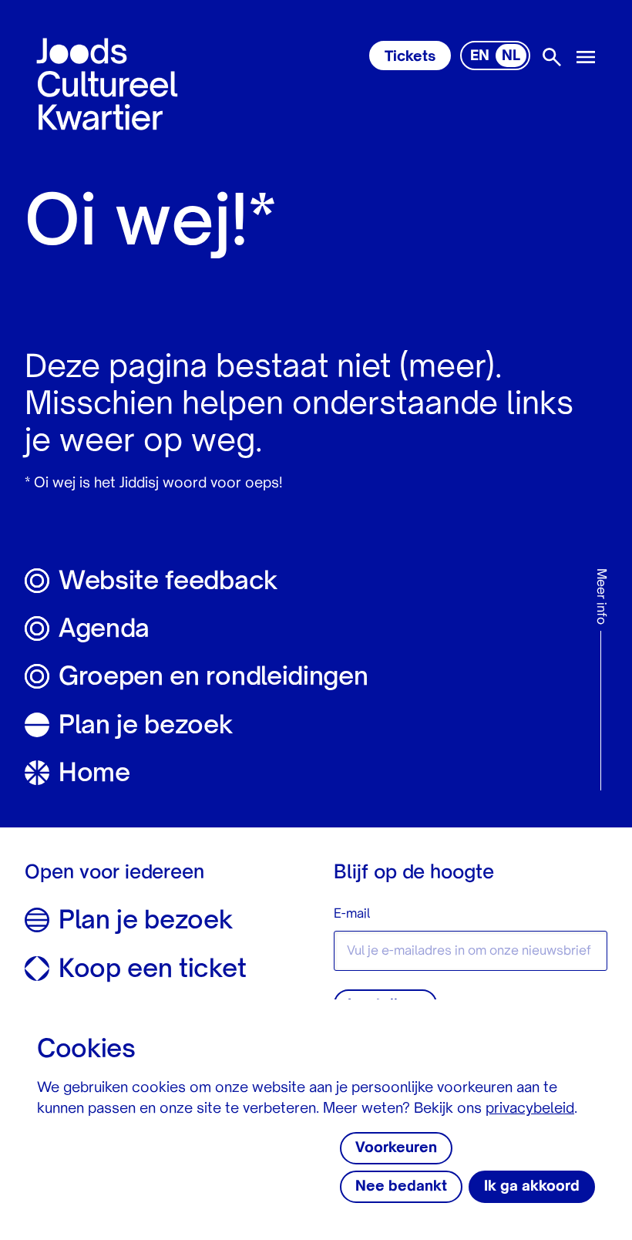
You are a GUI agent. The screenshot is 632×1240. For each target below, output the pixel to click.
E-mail (352, 914)
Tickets (410, 57)
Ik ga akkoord (532, 1187)
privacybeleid (530, 1109)
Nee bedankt (401, 1187)
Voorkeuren (396, 1148)
